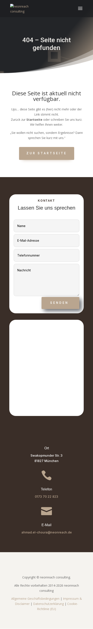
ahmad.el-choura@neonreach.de (46, 532)
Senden (59, 302)
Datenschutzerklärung (48, 604)
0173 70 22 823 (46, 496)
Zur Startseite (46, 153)
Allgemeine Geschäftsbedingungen (35, 599)
